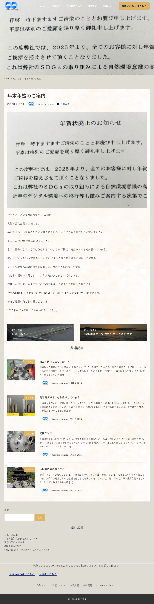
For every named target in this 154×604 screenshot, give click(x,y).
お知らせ (64, 104)
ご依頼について (58, 585)
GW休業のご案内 (13, 546)
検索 (6, 510)
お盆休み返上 (11, 534)
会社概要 (87, 585)
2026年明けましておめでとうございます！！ (27, 550)
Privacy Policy (104, 585)
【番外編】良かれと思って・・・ (21, 538)
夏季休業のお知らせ (14, 542)
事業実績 (74, 585)
